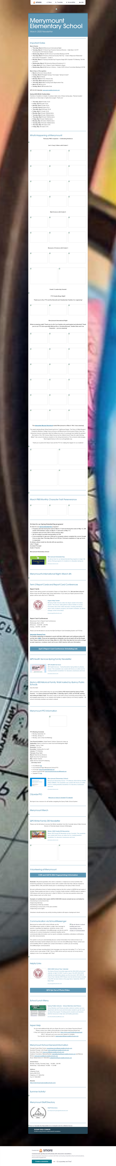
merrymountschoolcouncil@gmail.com (55, 771)
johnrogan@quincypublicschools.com (58, 1050)
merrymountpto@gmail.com (47, 769)
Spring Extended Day (45, 527)
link (41, 765)
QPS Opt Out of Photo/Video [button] (58, 990)
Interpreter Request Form (37, 634)
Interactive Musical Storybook (44, 425)
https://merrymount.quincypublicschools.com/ (43, 1083)
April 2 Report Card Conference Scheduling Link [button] (58, 649)
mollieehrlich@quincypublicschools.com (61, 1058)
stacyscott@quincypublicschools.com (53, 1052)
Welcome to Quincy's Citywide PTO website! (60, 797)
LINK (39, 638)
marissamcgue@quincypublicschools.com (46, 1056)
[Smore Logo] (37, 2)
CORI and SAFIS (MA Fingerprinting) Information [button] (58, 875)
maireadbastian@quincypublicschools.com (64, 1054)
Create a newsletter (41, 1161)
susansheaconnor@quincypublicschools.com (59, 1048)
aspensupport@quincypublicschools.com (66, 1036)
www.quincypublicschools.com (51, 90)
